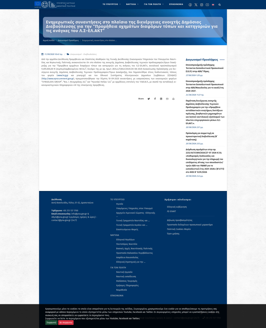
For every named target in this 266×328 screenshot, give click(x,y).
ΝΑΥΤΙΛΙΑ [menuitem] (114, 235)
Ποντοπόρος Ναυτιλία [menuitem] (126, 244)
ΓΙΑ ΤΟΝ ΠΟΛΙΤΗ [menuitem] (118, 267)
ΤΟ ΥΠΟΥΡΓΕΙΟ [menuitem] (117, 199)
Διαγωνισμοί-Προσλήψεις (68, 40)
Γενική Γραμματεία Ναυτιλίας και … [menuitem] (133, 220)
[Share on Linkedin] (161, 99)
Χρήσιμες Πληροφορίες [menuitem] (127, 285)
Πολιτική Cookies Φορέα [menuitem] (179, 229)
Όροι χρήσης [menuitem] (173, 233)
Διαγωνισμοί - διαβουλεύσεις (83, 54)
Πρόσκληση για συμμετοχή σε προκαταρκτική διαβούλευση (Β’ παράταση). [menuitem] (201, 136)
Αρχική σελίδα (48, 40)
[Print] (173, 99)
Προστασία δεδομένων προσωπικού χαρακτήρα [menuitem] (190, 224)
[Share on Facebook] (155, 99)
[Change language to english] (213, 4)
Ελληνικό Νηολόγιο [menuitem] (125, 239)
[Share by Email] (167, 99)
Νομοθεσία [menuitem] (121, 290)
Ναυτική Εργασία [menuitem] (124, 272)
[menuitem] (112, 4)
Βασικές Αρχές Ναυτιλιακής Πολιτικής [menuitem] (134, 248)
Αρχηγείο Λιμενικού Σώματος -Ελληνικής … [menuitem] (135, 214)
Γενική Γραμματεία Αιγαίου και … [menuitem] (131, 225)
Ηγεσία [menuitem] (119, 204)
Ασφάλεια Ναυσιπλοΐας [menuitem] (127, 257)
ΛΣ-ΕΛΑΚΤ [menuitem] (171, 211)
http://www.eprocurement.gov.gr (57, 78)
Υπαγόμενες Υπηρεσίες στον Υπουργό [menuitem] (134, 208)
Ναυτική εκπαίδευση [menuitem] (126, 276)
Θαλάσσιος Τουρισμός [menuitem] (126, 281)
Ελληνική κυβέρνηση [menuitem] (177, 207)
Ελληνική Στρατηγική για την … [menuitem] (130, 262)
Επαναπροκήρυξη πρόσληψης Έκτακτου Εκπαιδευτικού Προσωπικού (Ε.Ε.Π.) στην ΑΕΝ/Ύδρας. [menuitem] (205, 68)
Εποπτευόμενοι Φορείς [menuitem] (127, 229)
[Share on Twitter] (149, 99)
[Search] (220, 4)
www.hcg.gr (62, 75)
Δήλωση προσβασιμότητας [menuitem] (179, 220)
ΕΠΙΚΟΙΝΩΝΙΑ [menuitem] (116, 295)
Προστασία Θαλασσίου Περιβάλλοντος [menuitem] (134, 253)
